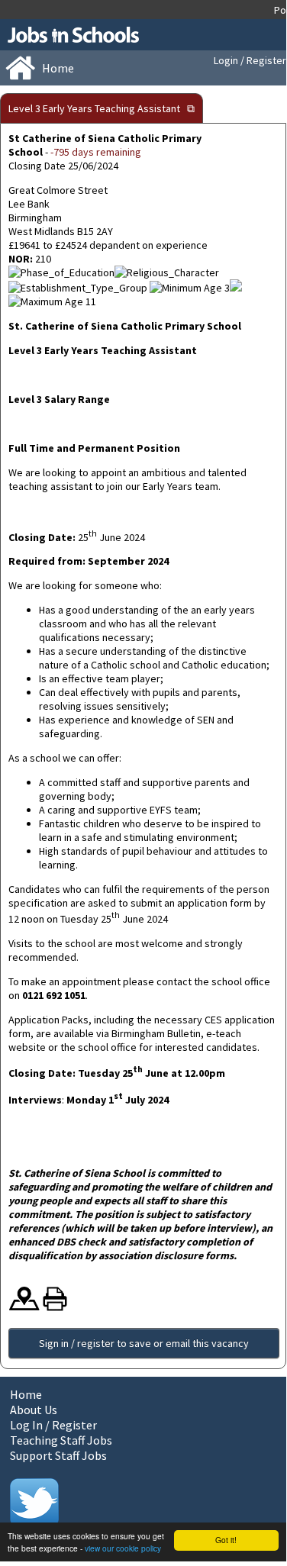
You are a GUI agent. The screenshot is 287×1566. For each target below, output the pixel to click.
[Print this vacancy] (55, 1307)
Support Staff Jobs (58, 1455)
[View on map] (24, 1307)
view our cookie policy (123, 1548)
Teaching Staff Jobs (61, 1440)
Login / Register (250, 60)
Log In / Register (53, 1424)
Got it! (226, 1539)
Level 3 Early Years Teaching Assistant (94, 108)
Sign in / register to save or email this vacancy (144, 1343)
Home (26, 1394)
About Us (33, 1409)
